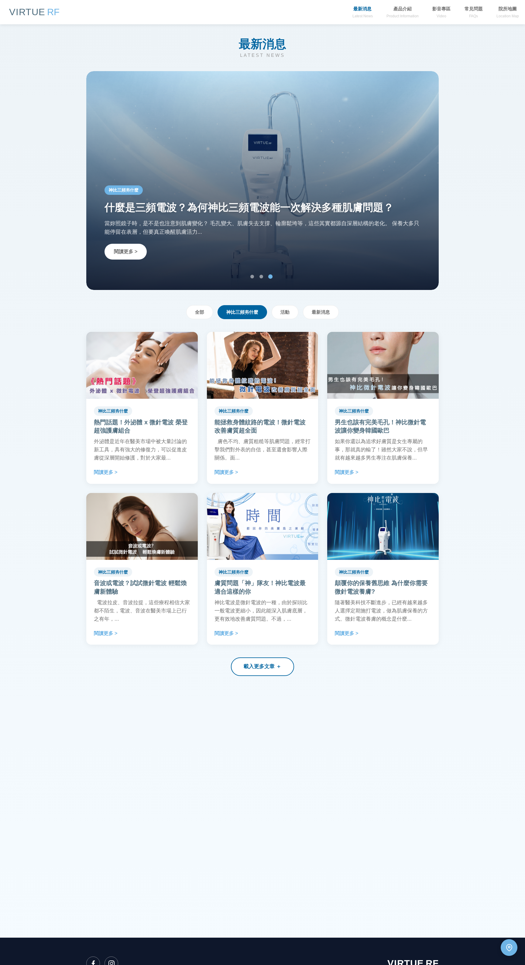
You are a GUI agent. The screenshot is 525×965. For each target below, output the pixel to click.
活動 (285, 312)
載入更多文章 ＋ (262, 666)
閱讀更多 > (125, 251)
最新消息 (321, 312)
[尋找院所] (509, 947)
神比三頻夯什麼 (242, 312)
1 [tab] (252, 276)
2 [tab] (261, 276)
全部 (199, 312)
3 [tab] (270, 276)
